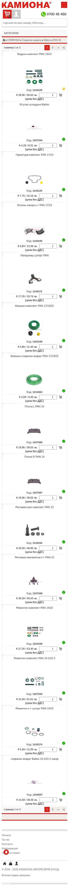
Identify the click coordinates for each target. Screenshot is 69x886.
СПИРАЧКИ (13, 40)
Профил (16, 14)
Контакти (7, 843)
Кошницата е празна (6, 16)
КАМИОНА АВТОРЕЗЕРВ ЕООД (4, 864)
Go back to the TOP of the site (6, 852)
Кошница (10, 863)
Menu (64, 5)
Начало (6, 835)
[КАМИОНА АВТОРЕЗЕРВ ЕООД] (26, 6)
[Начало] (4, 40)
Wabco (47, 40)
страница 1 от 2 (12, 47)
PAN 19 (57, 40)
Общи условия (11, 852)
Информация (10, 848)
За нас (6, 839)
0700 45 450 (56, 14)
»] (64, 47)
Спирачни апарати (31, 40)
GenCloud (6, 881)
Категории (11, 33)
